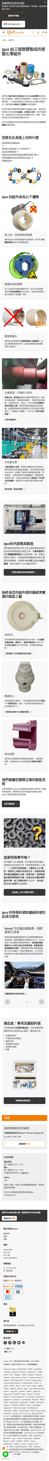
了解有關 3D (18, 653)
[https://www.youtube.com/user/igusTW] (19, 1342)
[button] (20, 1001)
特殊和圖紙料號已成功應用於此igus (16, 158)
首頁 (4, 40)
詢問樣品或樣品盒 (23, 1100)
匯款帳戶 (10, 1281)
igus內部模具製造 (9, 152)
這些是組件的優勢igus (11, 143)
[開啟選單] (3, 32)
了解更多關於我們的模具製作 (23, 572)
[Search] (33, 32)
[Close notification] (45, 2)
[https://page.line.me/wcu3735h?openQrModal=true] (23, 1342)
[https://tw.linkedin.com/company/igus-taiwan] (14, 1342)
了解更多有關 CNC (17, 712)
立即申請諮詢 (9, 804)
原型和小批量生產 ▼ (10, 149)
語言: (10, 1348)
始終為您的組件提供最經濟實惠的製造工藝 (19, 155)
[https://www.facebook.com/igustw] (5, 1342)
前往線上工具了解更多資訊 (23, 892)
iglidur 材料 (32, 109)
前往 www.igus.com (12, 24)
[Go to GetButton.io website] (5, 1458)
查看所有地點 (13, 16)
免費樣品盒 (6, 161)
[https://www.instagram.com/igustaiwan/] (10, 1342)
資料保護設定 (32, 1364)
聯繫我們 (22, 1144)
